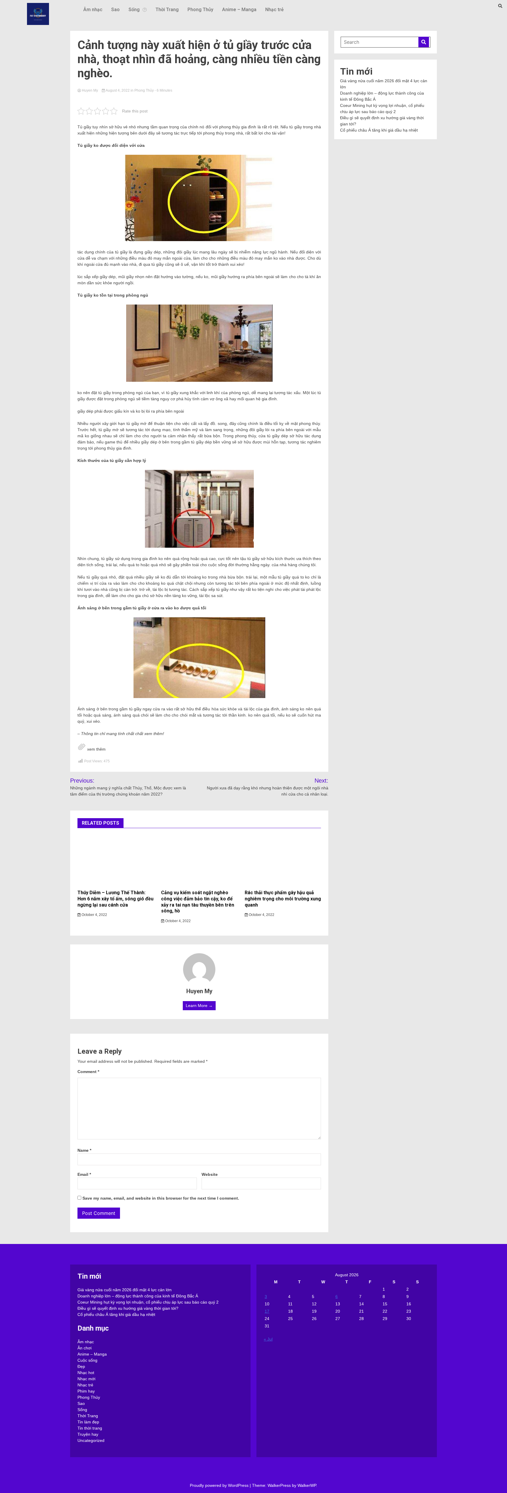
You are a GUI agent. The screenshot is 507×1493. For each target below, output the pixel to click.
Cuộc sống (87, 1360)
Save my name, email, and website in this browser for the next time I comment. (160, 1198)
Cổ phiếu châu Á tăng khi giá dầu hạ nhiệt (379, 130)
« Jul (268, 1339)
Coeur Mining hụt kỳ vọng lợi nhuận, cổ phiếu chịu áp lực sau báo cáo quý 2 (148, 1302)
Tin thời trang (89, 1428)
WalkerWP (307, 1485)
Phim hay (86, 1391)
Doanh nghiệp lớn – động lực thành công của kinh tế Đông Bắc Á (137, 1296)
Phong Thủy (200, 9)
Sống (134, 9)
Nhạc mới (86, 1378)
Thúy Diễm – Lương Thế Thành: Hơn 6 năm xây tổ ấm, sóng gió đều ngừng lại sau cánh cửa (115, 899)
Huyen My (90, 90)
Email (84, 1174)
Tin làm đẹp (88, 1422)
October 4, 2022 (94, 915)
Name (84, 1150)
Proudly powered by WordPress (220, 1485)
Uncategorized (90, 1440)
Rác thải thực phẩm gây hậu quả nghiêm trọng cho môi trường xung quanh (283, 899)
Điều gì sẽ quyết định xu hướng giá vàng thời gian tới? (127, 1308)
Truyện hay (87, 1434)
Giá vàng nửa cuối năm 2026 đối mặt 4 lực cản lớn (124, 1289)
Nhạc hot (85, 1372)
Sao (115, 9)
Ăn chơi (84, 1348)
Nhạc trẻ (274, 9)
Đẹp (81, 1366)
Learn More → (199, 1005)
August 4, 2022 (118, 90)
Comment (88, 1071)
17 (267, 1311)
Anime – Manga (239, 9)
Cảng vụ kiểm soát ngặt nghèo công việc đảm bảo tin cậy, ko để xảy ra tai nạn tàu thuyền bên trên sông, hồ (197, 902)
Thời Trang (167, 9)
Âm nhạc (92, 9)
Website (210, 1174)
